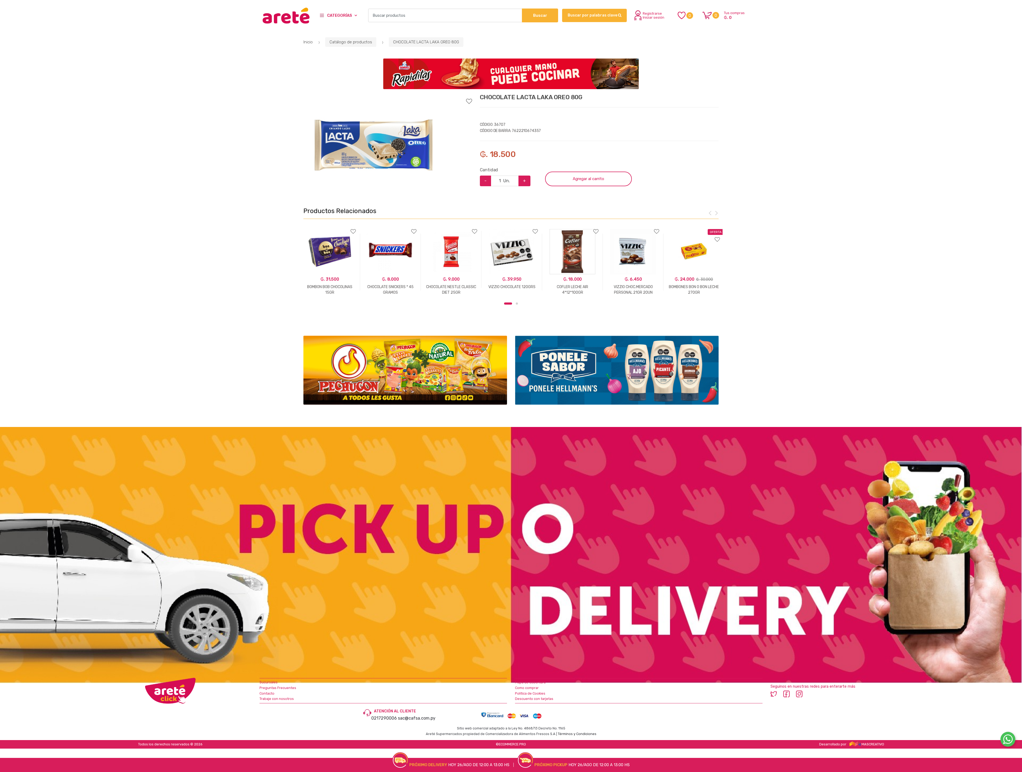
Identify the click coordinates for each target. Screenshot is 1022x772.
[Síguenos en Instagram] (799, 693)
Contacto (266, 693)
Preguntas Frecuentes (277, 688)
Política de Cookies (530, 693)
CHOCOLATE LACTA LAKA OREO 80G (426, 42)
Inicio (308, 42)
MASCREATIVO (872, 744)
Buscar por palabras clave (593, 15)
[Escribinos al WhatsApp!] (1007, 740)
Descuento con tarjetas (534, 699)
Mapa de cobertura (530, 682)
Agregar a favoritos (387, 97)
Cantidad (489, 169)
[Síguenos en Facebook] (786, 693)
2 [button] (517, 303)
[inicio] (285, 15)
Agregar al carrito (588, 178)
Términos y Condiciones (577, 734)
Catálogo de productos (350, 42)
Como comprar (527, 688)
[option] (373, 145)
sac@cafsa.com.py (416, 718)
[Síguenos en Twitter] (773, 693)
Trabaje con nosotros (276, 699)
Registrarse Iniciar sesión (653, 15)
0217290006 (384, 718)
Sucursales (268, 682)
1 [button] (508, 303)
